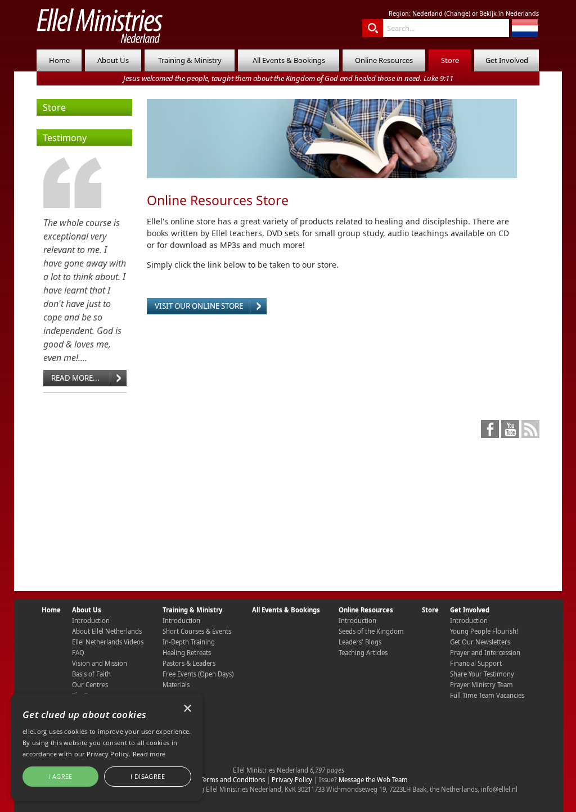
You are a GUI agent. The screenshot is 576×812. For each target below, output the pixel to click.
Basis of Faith (91, 674)
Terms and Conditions (232, 779)
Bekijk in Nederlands (509, 13)
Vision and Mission (99, 663)
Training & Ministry (190, 60)
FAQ (78, 652)
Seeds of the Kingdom (371, 631)
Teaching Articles (363, 652)
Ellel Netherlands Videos (107, 642)
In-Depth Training (189, 642)
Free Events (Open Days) (198, 674)
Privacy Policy (292, 779)
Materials (176, 684)
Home (59, 60)
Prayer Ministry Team (481, 684)
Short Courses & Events (197, 631)
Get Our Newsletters (480, 642)
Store (450, 60)
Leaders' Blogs (360, 642)
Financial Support (476, 663)
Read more (149, 754)
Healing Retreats (187, 652)
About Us (113, 60)
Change (457, 13)
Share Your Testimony (482, 674)
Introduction (91, 620)
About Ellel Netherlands (107, 631)
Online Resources (384, 60)
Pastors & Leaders (189, 663)
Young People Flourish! (484, 631)
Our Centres (90, 684)
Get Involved (506, 60)
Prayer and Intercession (485, 652)
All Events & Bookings (289, 60)
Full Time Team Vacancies (487, 695)
